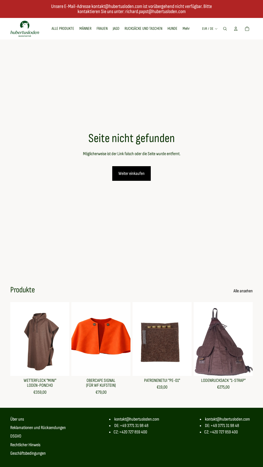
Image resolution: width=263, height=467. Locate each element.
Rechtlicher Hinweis (25, 445)
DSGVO (15, 436)
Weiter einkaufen (131, 173)
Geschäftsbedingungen (28, 453)
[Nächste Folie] (65, 338)
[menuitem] (186, 28)
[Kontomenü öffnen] (235, 28)
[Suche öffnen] (225, 28)
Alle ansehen (243, 291)
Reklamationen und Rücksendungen (38, 427)
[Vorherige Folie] (14, 338)
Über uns (17, 419)
